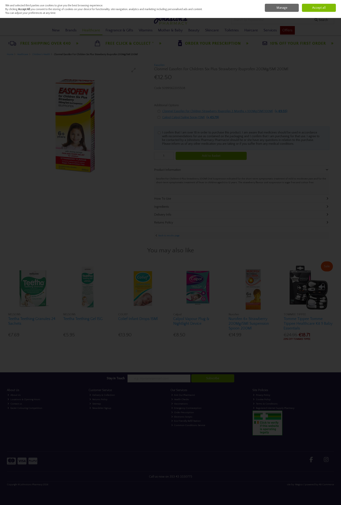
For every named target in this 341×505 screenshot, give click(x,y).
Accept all (319, 7)
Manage (281, 7)
